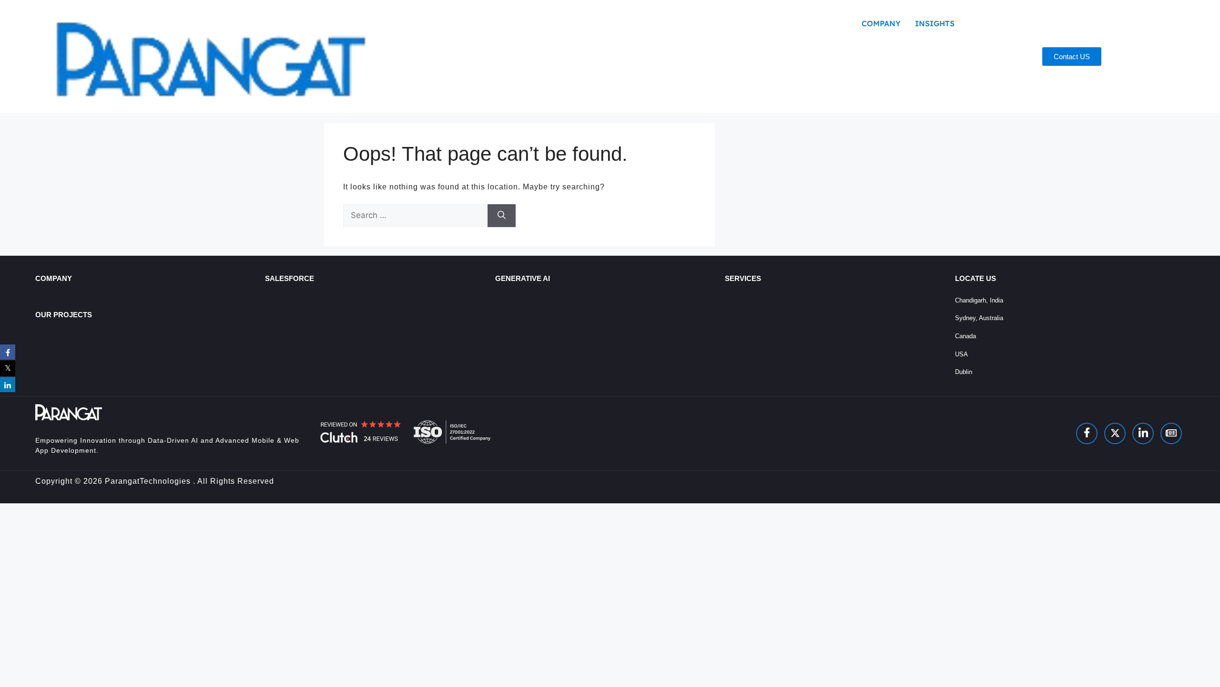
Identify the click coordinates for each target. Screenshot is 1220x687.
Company (881, 23)
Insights (935, 23)
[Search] (502, 215)
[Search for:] (415, 215)
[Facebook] (1087, 433)
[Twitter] (1115, 433)
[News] (1171, 433)
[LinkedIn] (1143, 433)
